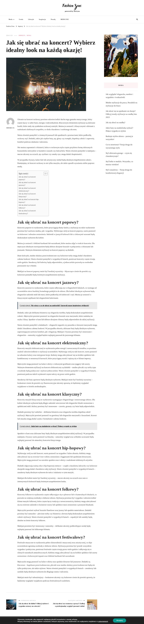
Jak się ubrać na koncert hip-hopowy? (29, 200)
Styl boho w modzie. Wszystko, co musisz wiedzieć (119, 163)
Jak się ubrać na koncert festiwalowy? (27, 212)
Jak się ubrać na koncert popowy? (27, 178)
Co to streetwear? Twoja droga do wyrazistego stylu (119, 146)
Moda (10, 19)
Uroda (21, 19)
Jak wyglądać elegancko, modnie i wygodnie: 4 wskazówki (119, 95)
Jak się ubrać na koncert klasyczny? (27, 195)
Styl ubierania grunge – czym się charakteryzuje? (119, 154)
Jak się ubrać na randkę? (115, 122)
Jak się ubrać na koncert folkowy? (27, 206)
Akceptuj (119, 620)
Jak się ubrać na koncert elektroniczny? (27, 189)
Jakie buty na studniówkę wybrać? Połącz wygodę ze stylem (119, 129)
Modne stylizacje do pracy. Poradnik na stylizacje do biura (121, 104)
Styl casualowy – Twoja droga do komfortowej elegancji (119, 171)
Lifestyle (31, 19)
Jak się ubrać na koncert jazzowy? (27, 183)
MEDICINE (65, 19)
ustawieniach (103, 621)
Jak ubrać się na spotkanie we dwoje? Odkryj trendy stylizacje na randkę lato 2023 (121, 114)
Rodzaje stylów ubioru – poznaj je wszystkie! (119, 137)
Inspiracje (42, 19)
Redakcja (10, 128)
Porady (53, 19)
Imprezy (22, 35)
